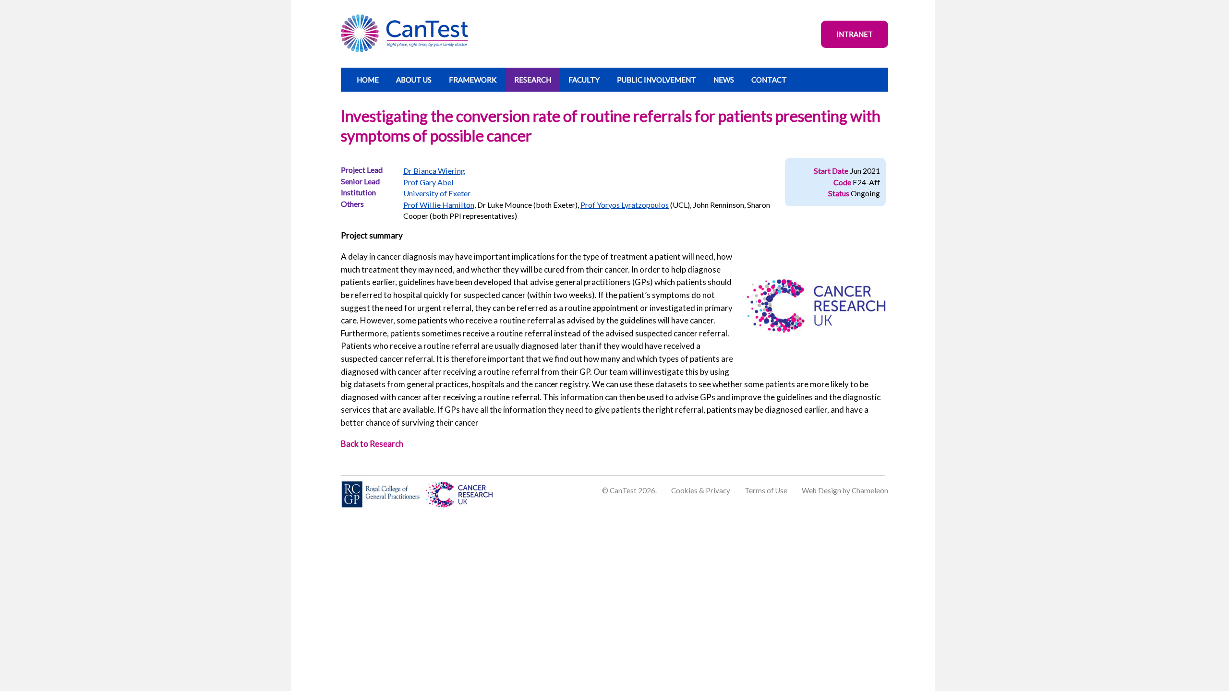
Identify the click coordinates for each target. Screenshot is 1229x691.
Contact (769, 79)
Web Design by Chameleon (845, 490)
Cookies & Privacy (700, 490)
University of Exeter (436, 193)
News (723, 79)
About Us (414, 79)
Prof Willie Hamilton (438, 204)
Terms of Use (766, 490)
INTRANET (854, 34)
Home (368, 79)
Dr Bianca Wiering (434, 170)
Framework (473, 79)
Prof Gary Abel (428, 182)
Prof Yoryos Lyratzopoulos (624, 204)
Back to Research (372, 444)
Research (532, 79)
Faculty (584, 79)
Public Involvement (656, 79)
